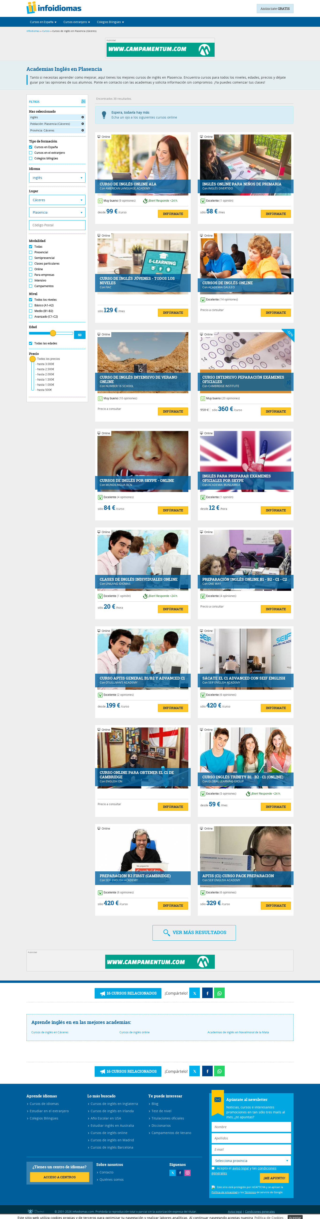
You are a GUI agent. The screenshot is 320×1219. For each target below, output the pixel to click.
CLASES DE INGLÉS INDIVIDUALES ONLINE (139, 579)
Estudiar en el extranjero (49, 1111)
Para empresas (44, 275)
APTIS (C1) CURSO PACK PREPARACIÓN (238, 876)
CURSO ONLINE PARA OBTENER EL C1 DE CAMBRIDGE (137, 774)
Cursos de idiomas (44, 1103)
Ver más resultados (198, 932)
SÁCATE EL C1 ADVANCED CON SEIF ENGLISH (243, 678)
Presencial (41, 252)
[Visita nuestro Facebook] (180, 1173)
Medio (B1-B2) (43, 311)
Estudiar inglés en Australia (112, 1125)
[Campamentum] (161, 55)
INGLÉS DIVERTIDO (220, 188)
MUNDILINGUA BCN (119, 485)
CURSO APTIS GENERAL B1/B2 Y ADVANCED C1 (142, 678)
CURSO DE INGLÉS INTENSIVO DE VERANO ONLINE (138, 379)
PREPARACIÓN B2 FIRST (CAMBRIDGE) (135, 876)
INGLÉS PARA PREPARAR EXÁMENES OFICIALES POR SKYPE (236, 478)
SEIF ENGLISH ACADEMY (224, 682)
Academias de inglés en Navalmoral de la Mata (238, 1032)
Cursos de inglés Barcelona (111, 1147)
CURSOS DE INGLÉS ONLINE (227, 283)
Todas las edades (45, 343)
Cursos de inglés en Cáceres (49, 1032)
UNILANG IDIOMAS (118, 583)
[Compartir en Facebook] (207, 993)
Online (38, 269)
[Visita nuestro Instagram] (187, 1173)
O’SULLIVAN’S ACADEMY (122, 682)
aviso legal (240, 1168)
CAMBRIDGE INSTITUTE (223, 386)
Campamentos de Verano (171, 1133)
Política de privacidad (225, 1192)
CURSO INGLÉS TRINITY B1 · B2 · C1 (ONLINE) (242, 777)
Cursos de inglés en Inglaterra (114, 1103)
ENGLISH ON (114, 781)
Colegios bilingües (46, 158)
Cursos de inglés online (134, 1032)
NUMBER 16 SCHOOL (120, 386)
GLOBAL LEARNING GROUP (226, 781)
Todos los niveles (45, 299)
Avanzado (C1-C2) (46, 316)
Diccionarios (161, 1125)
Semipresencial (44, 258)
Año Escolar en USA (105, 1118)
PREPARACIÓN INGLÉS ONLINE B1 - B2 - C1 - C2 (244, 579)
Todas (38, 246)
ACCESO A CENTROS (60, 1177)
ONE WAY (214, 583)
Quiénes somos (111, 1179)
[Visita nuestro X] (172, 1173)
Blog (154, 1103)
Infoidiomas (33, 31)
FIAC (109, 287)
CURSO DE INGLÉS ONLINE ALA (128, 184)
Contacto (106, 1172)
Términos (250, 1192)
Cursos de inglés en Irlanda (112, 1111)
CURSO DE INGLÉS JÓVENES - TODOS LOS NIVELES (137, 280)
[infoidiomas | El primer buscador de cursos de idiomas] (53, 8)
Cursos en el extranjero (49, 152)
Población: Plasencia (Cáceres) (50, 124)
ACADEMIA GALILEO (221, 287)
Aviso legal (235, 1211)
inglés (34, 117)
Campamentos (44, 286)
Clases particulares (47, 263)
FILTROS (34, 102)
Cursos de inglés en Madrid (112, 1140)
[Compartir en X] (194, 993)
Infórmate (173, 213)
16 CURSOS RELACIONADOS (131, 993)
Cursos (46, 31)
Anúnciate (275, 8)
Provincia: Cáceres (42, 130)
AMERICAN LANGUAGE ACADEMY (128, 188)
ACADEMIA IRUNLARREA (224, 485)
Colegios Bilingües (43, 1118)
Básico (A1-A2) (44, 305)
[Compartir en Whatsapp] (219, 993)
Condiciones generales (260, 1211)
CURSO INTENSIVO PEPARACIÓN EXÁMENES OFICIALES (243, 379)
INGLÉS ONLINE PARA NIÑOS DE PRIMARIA (242, 184)
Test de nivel (161, 1111)
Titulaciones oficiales (167, 1118)
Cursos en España (46, 147)
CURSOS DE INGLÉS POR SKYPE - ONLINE (137, 480)
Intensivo (40, 280)
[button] (43, 22)
